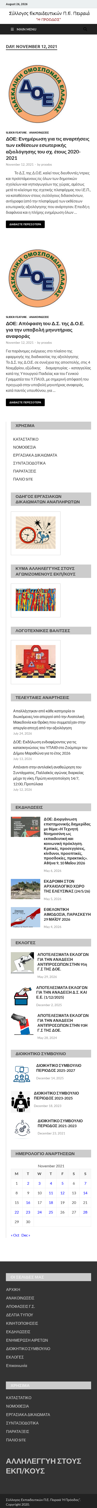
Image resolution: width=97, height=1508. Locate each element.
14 (85, 1193)
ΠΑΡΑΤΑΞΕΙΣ (24, 471)
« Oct (15, 1235)
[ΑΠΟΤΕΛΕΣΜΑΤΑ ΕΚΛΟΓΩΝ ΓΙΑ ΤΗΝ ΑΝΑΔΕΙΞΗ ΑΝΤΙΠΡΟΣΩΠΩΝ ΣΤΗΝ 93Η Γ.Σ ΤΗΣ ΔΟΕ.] (22, 1016)
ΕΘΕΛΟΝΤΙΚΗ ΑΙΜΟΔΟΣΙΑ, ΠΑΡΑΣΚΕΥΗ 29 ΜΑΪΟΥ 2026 (67, 914)
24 (39, 1212)
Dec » (25, 1235)
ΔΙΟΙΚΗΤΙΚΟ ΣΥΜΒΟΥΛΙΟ (28, 1348)
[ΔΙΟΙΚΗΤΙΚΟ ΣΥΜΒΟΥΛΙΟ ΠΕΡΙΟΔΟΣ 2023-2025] (20, 1093)
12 (62, 1193)
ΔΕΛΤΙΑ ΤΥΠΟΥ (19, 1315)
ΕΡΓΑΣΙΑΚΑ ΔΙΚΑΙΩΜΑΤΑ (35, 455)
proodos (46, 164)
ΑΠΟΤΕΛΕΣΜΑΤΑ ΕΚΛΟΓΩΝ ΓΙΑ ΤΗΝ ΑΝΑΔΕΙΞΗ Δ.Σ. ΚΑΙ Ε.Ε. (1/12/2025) (62, 992)
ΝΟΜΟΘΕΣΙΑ (24, 447)
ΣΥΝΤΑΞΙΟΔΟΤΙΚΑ (29, 463)
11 (51, 1193)
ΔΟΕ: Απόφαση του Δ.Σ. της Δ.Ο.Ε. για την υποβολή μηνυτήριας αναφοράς (45, 329)
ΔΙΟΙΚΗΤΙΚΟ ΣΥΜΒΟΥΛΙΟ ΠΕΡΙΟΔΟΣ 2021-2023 (60, 1123)
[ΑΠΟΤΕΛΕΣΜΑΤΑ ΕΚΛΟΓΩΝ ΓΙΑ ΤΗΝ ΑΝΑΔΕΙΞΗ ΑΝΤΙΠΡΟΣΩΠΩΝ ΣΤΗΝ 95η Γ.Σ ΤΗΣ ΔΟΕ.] (22, 955)
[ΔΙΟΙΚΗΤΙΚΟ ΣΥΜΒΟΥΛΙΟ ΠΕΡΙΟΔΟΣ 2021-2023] (22, 1121)
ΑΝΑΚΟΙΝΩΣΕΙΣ (39, 132)
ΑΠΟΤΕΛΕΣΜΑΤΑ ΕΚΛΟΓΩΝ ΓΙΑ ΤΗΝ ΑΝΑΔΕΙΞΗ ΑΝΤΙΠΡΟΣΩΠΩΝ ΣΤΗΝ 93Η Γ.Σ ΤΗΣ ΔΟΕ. (63, 1022)
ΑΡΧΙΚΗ (13, 1289)
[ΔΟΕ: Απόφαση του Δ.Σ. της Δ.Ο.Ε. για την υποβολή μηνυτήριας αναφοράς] (48, 278)
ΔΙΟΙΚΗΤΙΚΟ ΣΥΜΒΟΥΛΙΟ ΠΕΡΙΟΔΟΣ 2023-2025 (56, 1095)
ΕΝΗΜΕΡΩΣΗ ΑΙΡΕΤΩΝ (27, 1340)
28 (85, 1212)
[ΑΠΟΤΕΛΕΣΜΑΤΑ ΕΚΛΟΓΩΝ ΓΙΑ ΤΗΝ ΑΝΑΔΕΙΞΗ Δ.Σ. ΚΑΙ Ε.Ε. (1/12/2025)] (22, 988)
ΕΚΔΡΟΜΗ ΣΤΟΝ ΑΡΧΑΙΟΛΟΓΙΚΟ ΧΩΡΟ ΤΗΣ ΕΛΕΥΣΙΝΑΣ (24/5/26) (67, 886)
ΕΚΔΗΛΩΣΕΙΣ (18, 1331)
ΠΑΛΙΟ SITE (23, 479)
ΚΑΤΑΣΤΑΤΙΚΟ (25, 439)
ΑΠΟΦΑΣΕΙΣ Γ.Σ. (20, 1306)
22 (17, 1212)
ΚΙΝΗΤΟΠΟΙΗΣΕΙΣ (22, 1323)
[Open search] (85, 29)
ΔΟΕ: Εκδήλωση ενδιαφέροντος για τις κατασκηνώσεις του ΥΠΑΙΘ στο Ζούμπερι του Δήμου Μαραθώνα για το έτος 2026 (50, 747)
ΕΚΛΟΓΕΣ (15, 1357)
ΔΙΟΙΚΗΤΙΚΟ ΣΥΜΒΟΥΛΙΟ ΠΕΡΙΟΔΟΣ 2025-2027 (58, 1068)
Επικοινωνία (16, 1365)
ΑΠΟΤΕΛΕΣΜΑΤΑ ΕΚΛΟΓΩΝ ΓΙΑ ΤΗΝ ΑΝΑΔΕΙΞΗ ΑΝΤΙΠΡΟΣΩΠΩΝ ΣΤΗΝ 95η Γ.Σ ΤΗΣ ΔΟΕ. (63, 961)
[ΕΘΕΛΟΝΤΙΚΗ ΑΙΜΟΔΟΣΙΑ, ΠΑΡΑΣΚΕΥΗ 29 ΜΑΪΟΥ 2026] (25, 910)
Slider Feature (16, 132)
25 (51, 1212)
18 (51, 1202)
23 (28, 1212)
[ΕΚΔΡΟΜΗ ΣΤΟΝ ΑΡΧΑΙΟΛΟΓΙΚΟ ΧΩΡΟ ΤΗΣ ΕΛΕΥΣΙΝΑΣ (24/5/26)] (25, 881)
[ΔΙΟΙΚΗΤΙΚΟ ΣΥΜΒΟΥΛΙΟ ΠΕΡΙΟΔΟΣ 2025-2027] (22, 1066)
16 (28, 1202)
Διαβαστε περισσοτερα (23, 223)
